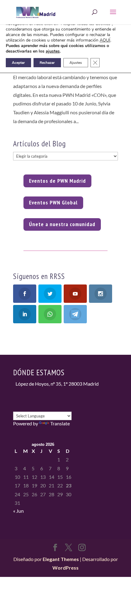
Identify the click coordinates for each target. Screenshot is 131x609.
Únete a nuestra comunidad (62, 224)
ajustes (53, 51)
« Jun (18, 511)
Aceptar (18, 62)
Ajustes (75, 62)
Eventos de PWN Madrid (57, 180)
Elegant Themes (61, 559)
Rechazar (47, 62)
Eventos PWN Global (53, 202)
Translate (60, 423)
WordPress (65, 567)
